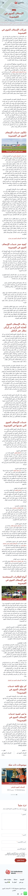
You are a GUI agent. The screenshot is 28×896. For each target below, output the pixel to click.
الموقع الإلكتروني (21, 849)
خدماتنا (15, 879)
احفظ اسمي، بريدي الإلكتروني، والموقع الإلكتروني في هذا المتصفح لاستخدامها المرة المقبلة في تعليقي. (15, 854)
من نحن (21, 882)
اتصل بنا (14, 882)
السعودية (14, 10)
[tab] (16, 794)
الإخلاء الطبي (17, 452)
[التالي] (4, 780)
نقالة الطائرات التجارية (17, 508)
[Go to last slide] (24, 780)
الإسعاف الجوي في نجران (14, 238)
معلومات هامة (7, 879)
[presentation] (14, 776)
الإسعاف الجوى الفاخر (15, 525)
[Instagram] (18, 894)
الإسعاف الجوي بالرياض (18, 787)
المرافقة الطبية (17, 470)
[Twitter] (21, 894)
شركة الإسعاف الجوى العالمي (18, 72)
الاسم (24, 835)
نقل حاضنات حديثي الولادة (16, 561)
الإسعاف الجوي (17, 156)
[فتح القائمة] (3, 2)
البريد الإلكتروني (21, 842)
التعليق (23, 814)
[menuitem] (7, 882)
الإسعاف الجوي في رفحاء (6, 753)
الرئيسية (22, 879)
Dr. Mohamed (16, 20)
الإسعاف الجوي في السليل (14, 680)
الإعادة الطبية (18, 490)
